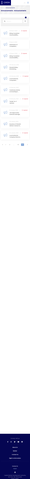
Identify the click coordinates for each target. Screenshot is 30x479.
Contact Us (15, 454)
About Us (15, 447)
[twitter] (14, 442)
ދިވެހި (24, 2)
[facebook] (7, 441)
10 (18, 144)
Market (15, 451)
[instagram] (11, 442)
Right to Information (15, 458)
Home (2, 8)
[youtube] (18, 442)
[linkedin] (22, 442)
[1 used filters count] (25, 21)
